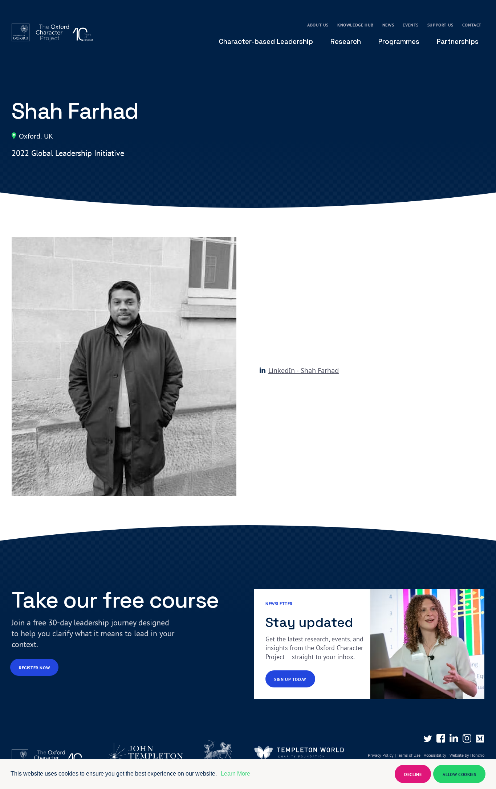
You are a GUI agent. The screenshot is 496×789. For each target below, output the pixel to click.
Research (345, 41)
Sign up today (290, 679)
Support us (440, 25)
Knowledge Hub (355, 25)
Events (411, 25)
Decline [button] (413, 774)
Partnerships (458, 41)
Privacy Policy (381, 755)
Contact (471, 25)
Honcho (476, 755)
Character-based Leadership (266, 41)
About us (318, 25)
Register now (34, 667)
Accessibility (435, 755)
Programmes (398, 41)
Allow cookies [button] (459, 774)
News (388, 25)
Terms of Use (408, 755)
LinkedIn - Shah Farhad (303, 370)
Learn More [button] (235, 773)
